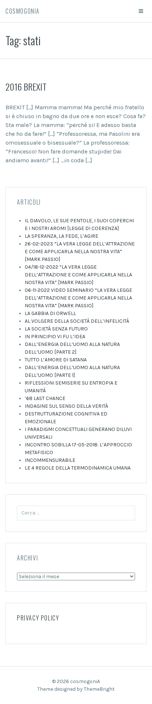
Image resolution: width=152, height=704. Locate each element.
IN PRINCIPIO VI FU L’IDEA (55, 336)
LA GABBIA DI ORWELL (50, 313)
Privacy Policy (38, 617)
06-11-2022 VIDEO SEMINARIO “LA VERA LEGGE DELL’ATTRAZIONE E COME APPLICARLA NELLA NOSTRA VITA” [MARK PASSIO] (78, 298)
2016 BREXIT (26, 86)
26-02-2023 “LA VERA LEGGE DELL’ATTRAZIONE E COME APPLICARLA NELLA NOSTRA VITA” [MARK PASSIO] (80, 251)
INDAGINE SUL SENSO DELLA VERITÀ (66, 406)
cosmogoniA (23, 11)
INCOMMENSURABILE (50, 460)
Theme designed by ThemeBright (76, 689)
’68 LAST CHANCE (45, 398)
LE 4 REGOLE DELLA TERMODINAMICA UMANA (78, 468)
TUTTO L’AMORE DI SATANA (56, 360)
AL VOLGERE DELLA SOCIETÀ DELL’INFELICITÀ (77, 321)
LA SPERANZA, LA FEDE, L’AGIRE (61, 236)
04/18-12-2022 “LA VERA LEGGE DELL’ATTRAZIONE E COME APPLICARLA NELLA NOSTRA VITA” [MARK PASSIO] (78, 275)
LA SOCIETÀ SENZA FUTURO (56, 329)
